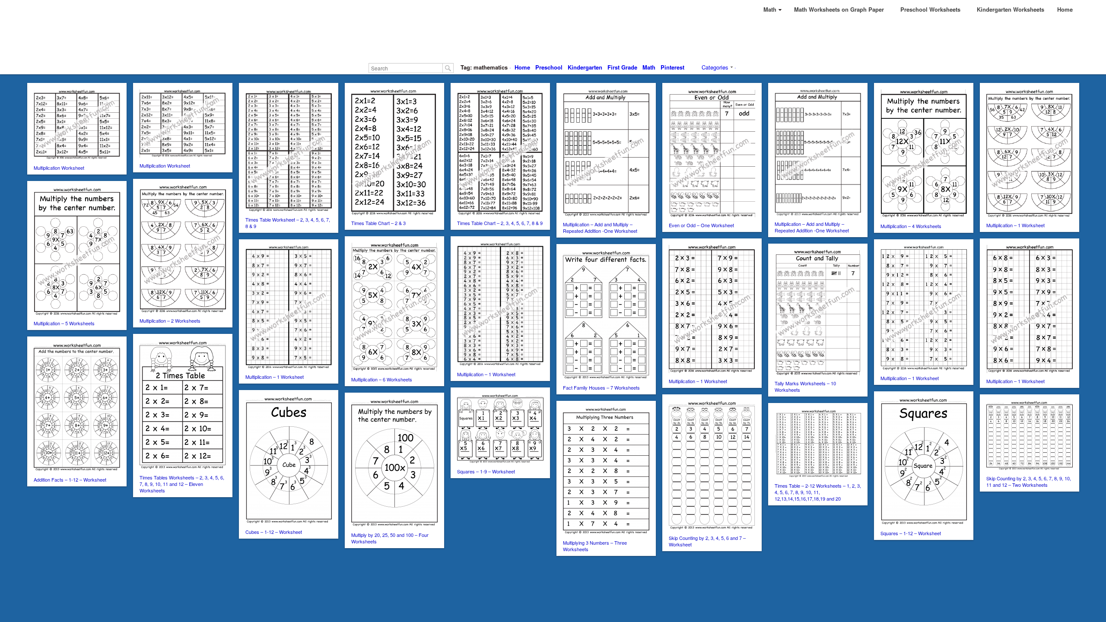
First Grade (622, 67)
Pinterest (672, 67)
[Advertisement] (553, 38)
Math (648, 67)
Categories (715, 67)
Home (522, 67)
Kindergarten (585, 67)
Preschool (549, 67)
